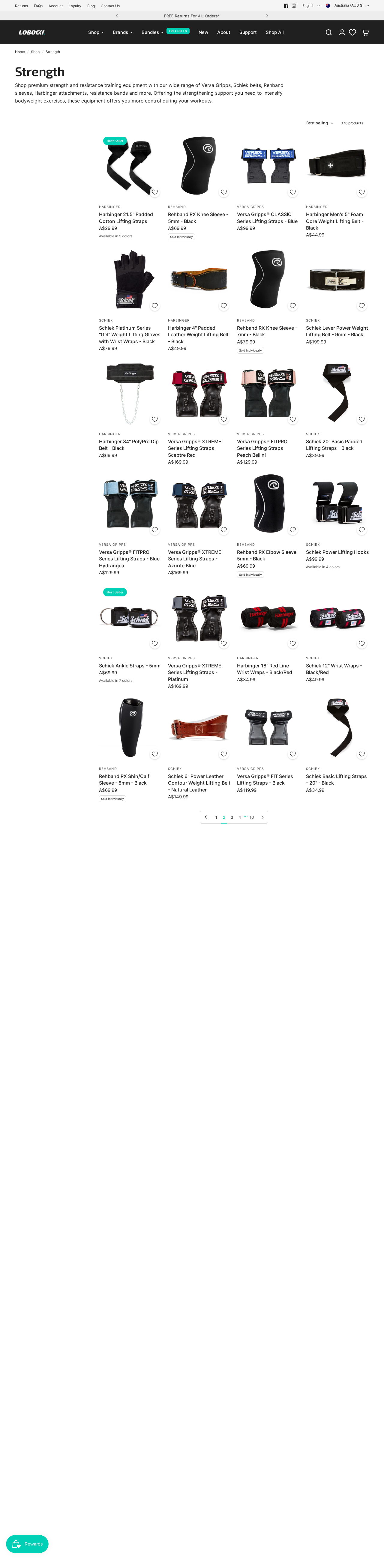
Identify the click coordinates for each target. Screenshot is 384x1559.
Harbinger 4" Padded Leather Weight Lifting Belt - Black (198, 334)
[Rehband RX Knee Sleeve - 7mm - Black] (268, 279)
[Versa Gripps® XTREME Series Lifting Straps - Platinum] (199, 617)
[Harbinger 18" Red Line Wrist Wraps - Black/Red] (268, 617)
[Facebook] (286, 6)
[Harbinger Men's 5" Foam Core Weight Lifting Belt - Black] (337, 165)
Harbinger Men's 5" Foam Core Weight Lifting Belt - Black (335, 221)
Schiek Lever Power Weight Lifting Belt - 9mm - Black (337, 331)
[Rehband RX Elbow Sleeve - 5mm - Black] (268, 503)
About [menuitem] (223, 32)
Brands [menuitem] (120, 32)
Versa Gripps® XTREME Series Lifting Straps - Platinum (194, 672)
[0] (364, 32)
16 (252, 817)
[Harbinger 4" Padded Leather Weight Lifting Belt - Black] (199, 279)
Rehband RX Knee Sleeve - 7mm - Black (267, 331)
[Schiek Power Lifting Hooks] (337, 503)
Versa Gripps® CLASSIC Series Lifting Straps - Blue (267, 217)
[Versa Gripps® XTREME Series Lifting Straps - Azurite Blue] (199, 503)
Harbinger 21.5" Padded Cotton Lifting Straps (126, 217)
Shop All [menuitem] (275, 32)
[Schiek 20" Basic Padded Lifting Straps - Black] (337, 393)
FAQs (38, 6)
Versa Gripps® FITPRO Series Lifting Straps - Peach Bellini (262, 448)
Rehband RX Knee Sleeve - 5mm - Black (198, 217)
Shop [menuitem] (93, 32)
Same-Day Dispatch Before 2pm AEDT (192, 15)
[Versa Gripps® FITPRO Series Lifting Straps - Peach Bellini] (268, 393)
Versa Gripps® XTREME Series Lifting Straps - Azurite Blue (194, 559)
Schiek (106, 320)
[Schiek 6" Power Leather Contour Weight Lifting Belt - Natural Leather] (199, 727)
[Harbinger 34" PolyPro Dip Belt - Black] (130, 393)
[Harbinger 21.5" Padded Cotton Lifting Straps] (130, 165)
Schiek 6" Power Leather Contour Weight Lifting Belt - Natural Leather (199, 783)
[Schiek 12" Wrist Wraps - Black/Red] (337, 617)
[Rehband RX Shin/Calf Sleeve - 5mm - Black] (130, 727)
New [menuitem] (203, 32)
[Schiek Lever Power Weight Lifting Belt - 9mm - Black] (337, 279)
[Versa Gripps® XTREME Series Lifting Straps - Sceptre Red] (199, 393)
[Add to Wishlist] (155, 192)
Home (20, 51)
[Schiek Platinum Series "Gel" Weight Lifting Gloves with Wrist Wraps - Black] (130, 279)
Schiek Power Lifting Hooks (337, 552)
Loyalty (75, 6)
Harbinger (110, 207)
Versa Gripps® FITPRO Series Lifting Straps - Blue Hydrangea (129, 559)
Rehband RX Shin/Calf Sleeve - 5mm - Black (124, 779)
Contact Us (110, 6)
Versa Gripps (250, 207)
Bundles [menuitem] (150, 32)
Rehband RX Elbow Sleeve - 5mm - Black (268, 555)
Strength (53, 51)
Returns (21, 6)
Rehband (177, 207)
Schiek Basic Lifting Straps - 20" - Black (336, 779)
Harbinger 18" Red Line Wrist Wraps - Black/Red (264, 669)
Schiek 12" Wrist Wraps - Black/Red (334, 669)
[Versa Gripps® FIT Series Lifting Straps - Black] (268, 727)
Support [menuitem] (248, 32)
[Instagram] (294, 6)
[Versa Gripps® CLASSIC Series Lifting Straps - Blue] (268, 165)
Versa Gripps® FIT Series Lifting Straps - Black (265, 779)
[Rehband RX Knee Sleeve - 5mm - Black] (199, 165)
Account (56, 6)
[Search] (329, 32)
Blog (91, 6)
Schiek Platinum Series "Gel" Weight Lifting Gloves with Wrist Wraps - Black (129, 334)
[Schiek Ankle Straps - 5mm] (130, 617)
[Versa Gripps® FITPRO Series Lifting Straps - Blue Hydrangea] (130, 503)
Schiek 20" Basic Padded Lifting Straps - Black (334, 444)
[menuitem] (23, 6)
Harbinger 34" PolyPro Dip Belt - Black (129, 444)
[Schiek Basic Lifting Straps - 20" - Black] (337, 727)
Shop (35, 51)
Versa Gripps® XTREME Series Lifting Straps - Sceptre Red (194, 448)
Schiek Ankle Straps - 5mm (129, 666)
